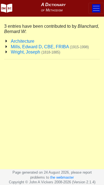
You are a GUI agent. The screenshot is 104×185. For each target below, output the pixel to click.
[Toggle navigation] (96, 8)
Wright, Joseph (35, 52)
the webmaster (62, 177)
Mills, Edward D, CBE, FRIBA (50, 46)
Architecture (22, 41)
